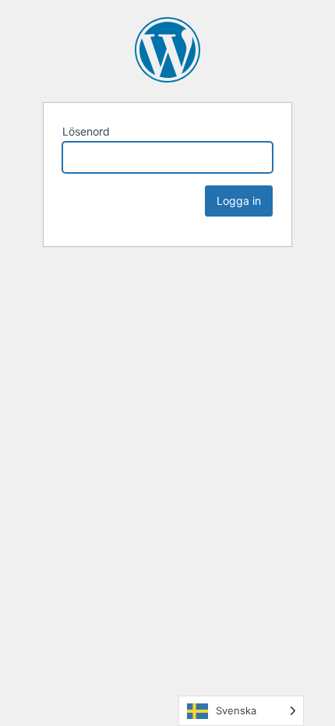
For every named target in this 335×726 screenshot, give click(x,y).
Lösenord (86, 131)
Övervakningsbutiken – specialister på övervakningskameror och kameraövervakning (167, 50)
